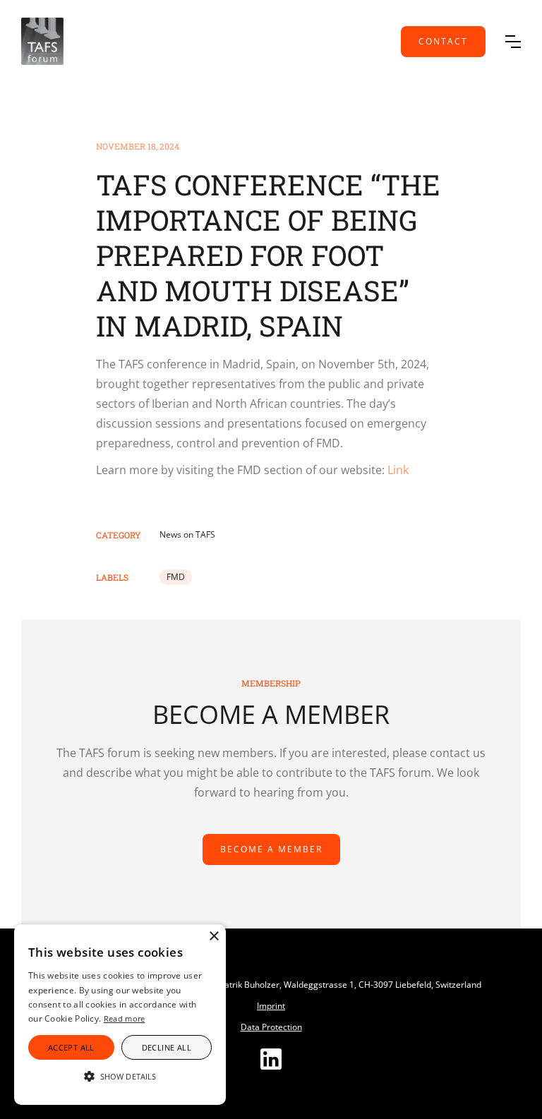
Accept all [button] (71, 1047)
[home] (42, 41)
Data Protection (271, 1027)
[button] (513, 41)
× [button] (213, 936)
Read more (124, 1018)
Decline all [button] (166, 1047)
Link (398, 470)
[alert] (120, 1014)
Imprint (271, 1006)
